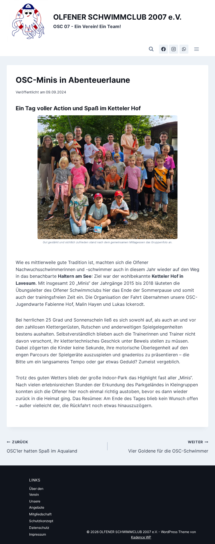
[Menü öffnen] (196, 49)
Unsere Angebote (36, 504)
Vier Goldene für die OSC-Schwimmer (168, 447)
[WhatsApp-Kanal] (183, 49)
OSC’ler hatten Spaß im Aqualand (42, 447)
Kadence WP (141, 537)
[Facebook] (163, 49)
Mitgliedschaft (40, 514)
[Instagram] (173, 49)
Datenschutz (39, 527)
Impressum (37, 534)
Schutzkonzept (41, 521)
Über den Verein (36, 491)
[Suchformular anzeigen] (151, 49)
